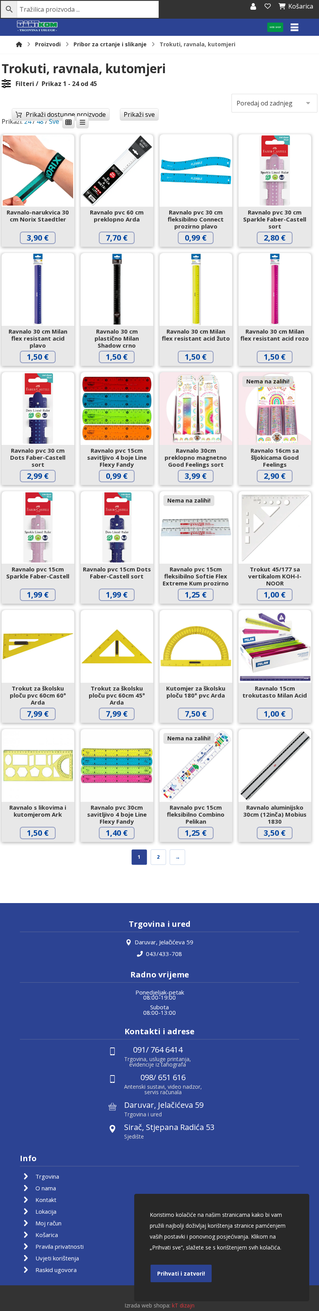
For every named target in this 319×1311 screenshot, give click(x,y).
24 (27, 121)
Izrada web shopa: (147, 1305)
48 (40, 121)
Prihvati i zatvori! (181, 1273)
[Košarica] (267, 6)
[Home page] (19, 44)
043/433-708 (164, 954)
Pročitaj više (280, 492)
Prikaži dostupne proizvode (66, 114)
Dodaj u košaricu (44, 254)
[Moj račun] (253, 6)
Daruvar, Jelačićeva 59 (164, 942)
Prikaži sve (139, 114)
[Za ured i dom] (37, 26)
